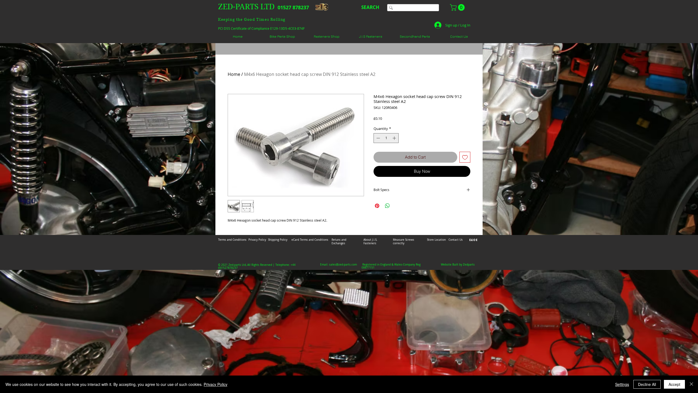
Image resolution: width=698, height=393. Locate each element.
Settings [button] (622, 384)
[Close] (691, 384)
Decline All (647, 384)
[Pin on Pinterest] (377, 206)
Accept (674, 384)
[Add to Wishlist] (465, 157)
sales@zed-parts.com (343, 264)
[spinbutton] (386, 138)
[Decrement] (377, 138)
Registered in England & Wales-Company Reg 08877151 (391, 266)
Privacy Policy (215, 384)
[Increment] (395, 138)
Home (234, 74)
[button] (458, 7)
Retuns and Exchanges (339, 241)
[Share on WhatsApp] (387, 206)
